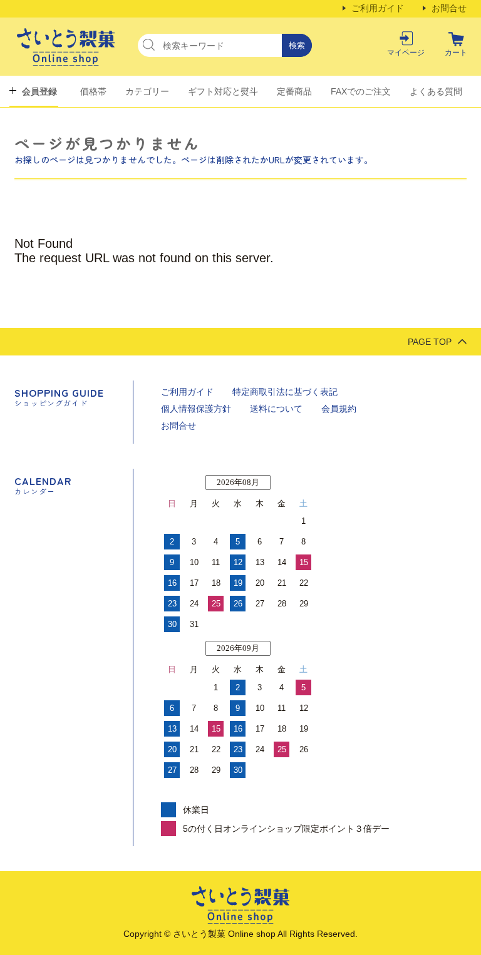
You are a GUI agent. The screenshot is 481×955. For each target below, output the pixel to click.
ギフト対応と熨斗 (223, 91)
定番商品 (294, 91)
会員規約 (338, 409)
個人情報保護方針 (196, 409)
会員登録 (39, 91)
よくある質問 (436, 91)
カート (456, 52)
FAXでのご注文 (361, 91)
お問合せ (449, 8)
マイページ (406, 52)
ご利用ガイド (377, 8)
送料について (276, 409)
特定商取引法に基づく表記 (285, 392)
